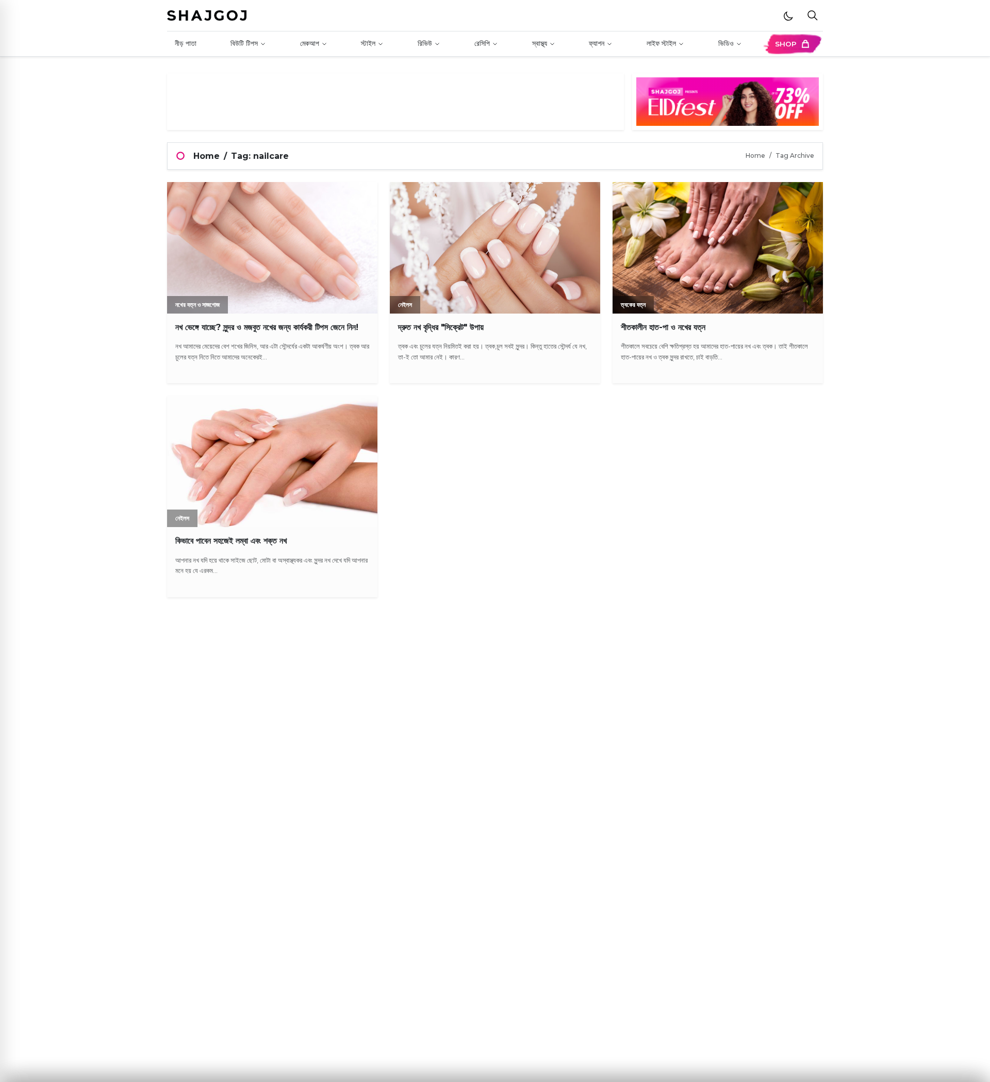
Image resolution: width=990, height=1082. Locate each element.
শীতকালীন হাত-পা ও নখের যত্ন (663, 327)
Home (206, 156)
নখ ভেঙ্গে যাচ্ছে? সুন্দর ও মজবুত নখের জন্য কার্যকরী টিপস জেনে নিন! (266, 327)
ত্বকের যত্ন (633, 304)
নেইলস (405, 304)
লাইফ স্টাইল (661, 43)
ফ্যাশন (596, 43)
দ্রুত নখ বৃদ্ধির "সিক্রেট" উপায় (441, 327)
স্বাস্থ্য (539, 43)
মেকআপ (309, 43)
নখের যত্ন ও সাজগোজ (197, 304)
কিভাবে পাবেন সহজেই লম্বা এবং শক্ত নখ (231, 541)
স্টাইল (368, 43)
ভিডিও (726, 43)
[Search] (812, 15)
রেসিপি (482, 43)
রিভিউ (425, 43)
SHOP (786, 44)
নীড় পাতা (185, 43)
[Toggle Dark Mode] (788, 15)
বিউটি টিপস (244, 43)
